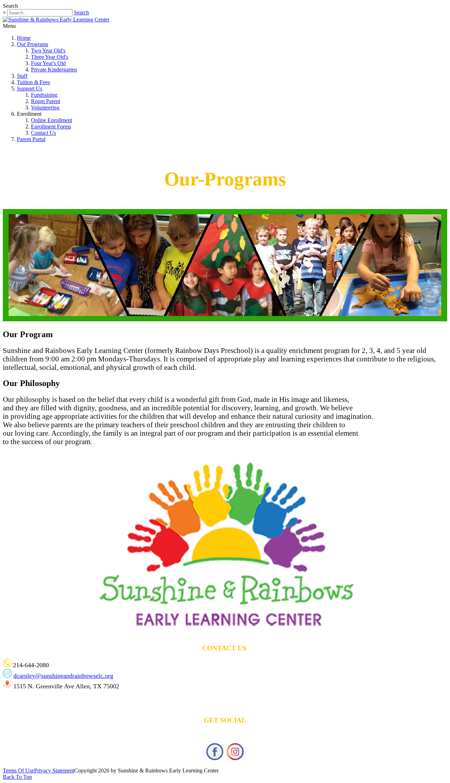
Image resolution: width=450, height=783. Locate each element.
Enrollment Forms (51, 127)
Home (24, 38)
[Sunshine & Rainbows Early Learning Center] (56, 20)
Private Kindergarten (54, 69)
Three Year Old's (49, 57)
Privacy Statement (54, 770)
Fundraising (44, 95)
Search (81, 12)
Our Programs (32, 44)
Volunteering (45, 107)
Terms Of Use (18, 770)
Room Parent (45, 101)
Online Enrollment (51, 120)
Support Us (29, 88)
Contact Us (43, 133)
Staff (22, 76)
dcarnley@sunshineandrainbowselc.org (63, 675)
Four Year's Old (48, 63)
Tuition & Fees (33, 82)
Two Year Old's (48, 50)
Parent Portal (31, 139)
